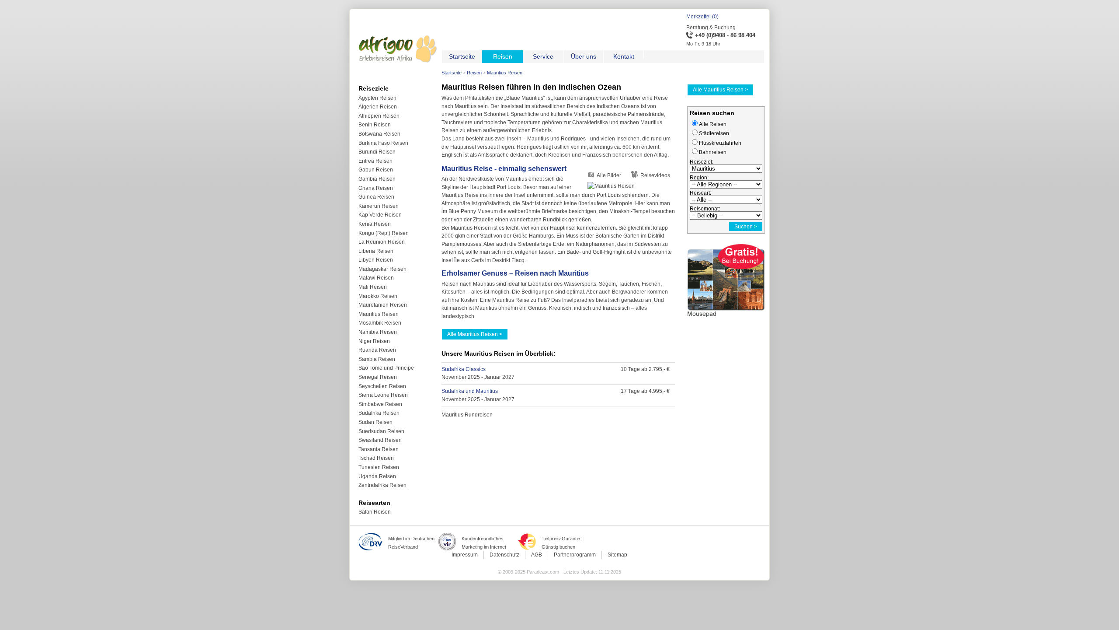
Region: (699, 177)
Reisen (474, 72)
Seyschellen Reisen (382, 386)
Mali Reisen (372, 287)
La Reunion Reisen (381, 242)
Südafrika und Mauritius (469, 391)
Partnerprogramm (575, 555)
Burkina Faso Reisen (383, 143)
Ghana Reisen (375, 188)
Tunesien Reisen (378, 467)
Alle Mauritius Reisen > (474, 334)
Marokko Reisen (377, 296)
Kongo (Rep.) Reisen (383, 233)
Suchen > (745, 227)
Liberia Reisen (375, 251)
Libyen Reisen (375, 260)
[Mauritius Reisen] (631, 186)
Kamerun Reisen (378, 206)
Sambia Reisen (376, 359)
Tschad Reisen (376, 458)
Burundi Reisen (377, 152)
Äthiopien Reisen (379, 116)
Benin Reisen (374, 125)
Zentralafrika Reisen (382, 485)
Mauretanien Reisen (382, 305)
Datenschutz (504, 555)
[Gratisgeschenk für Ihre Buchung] (726, 318)
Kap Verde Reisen (380, 215)
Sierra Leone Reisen (383, 395)
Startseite (451, 72)
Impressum (465, 555)
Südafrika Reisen (379, 413)
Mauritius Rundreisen (467, 415)
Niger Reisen (374, 341)
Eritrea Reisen (375, 161)
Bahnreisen (712, 152)
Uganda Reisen (377, 476)
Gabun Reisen (375, 170)
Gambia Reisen (377, 179)
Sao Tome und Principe (386, 368)
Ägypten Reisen (377, 98)
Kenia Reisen (374, 224)
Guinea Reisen (376, 197)
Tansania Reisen (378, 449)
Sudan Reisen (375, 422)
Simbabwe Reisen (380, 404)
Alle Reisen (712, 124)
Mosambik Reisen (379, 323)
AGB (536, 555)
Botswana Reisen (379, 134)
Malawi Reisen (376, 278)
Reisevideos (655, 175)
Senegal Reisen (377, 377)
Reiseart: (700, 193)
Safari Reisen (374, 512)
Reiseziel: (701, 161)
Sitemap (617, 555)
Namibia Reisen (377, 332)
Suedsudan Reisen (381, 431)
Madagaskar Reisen (382, 269)
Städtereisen (714, 133)
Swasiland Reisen (380, 440)
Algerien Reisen (377, 107)
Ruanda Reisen (377, 350)
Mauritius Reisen (378, 314)
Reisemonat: (705, 208)
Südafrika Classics (463, 369)
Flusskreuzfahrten (720, 143)
